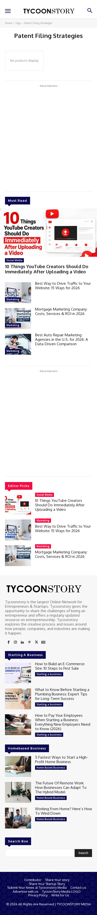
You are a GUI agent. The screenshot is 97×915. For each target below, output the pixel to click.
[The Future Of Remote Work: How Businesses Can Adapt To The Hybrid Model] (18, 792)
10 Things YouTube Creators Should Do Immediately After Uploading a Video (46, 269)
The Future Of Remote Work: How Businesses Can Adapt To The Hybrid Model (61, 787)
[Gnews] (43, 642)
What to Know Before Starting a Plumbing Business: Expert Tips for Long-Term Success (62, 694)
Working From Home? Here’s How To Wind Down (63, 811)
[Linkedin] (22, 642)
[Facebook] (8, 642)
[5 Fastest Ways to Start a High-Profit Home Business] (18, 766)
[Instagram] (15, 642)
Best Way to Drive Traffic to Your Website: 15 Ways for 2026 (63, 285)
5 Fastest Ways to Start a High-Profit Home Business (61, 759)
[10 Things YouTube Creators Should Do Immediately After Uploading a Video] (48, 232)
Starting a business (49, 674)
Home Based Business (51, 767)
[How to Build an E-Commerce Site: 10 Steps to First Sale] (18, 673)
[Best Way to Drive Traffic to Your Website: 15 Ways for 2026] (18, 292)
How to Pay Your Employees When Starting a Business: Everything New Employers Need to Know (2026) (62, 722)
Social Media (14, 260)
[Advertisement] (48, 136)
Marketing (12, 299)
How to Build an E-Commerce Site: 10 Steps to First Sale (60, 666)
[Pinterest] (29, 642)
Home (8, 23)
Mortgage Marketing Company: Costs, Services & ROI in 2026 (61, 311)
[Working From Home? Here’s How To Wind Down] (18, 818)
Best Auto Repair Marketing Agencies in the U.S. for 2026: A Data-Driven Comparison (61, 339)
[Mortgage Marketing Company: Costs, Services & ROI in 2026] (18, 318)
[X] (36, 642)
